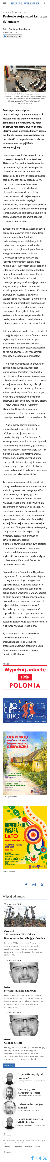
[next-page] (9, 1134)
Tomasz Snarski (40, 1061)
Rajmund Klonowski (25, 1095)
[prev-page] (4, 1134)
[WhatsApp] (27, 48)
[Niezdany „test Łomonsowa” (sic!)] (9, 1093)
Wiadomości (9, 931)
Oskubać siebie (13, 1042)
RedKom (7, 987)
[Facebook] (14, 48)
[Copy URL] (40, 48)
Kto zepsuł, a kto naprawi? (20, 990)
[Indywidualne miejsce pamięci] (9, 1107)
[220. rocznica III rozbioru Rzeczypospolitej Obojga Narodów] (25, 916)
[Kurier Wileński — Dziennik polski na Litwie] (25, 3)
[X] (20, 48)
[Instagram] (34, 885)
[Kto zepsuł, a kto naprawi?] (25, 972)
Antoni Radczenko (24, 1110)
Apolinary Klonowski (25, 1081)
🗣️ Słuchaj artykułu (12, 36)
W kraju (23, 12)
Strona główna (10, 12)
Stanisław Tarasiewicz (19, 29)
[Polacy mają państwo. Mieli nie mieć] (9, 1122)
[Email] (33, 48)
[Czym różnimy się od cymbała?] (9, 1078)
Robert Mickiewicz (22, 1061)
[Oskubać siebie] (25, 1025)
